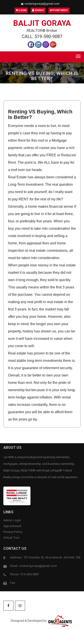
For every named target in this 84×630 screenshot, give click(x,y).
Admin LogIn (12, 520)
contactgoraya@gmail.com (42, 3)
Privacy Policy (12, 531)
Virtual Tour (11, 537)
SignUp (39, 10)
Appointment (59, 10)
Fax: (13, 582)
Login (22, 10)
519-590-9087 (29, 574)
